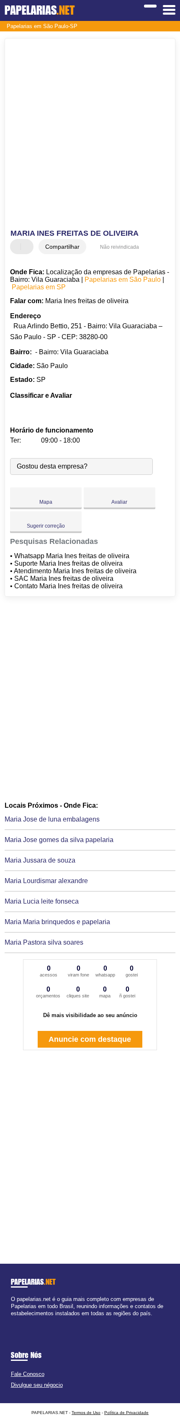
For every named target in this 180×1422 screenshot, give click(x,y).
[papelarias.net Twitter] (16, 1321)
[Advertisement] (90, 135)
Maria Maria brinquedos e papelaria (57, 921)
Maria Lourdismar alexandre (46, 880)
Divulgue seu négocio (37, 1385)
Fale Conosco (27, 1374)
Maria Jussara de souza (40, 860)
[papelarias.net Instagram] (20, 1321)
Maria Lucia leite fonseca (42, 901)
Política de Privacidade (126, 1412)
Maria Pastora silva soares (44, 942)
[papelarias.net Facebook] (13, 1321)
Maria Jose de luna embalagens (52, 819)
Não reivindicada (119, 247)
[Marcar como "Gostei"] (17, 246)
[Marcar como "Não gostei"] (28, 246)
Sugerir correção (46, 526)
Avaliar (119, 502)
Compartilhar (62, 246)
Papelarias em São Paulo (123, 279)
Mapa (45, 502)
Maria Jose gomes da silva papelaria (59, 839)
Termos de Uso (86, 1412)
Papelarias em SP (39, 287)
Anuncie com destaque (90, 1039)
